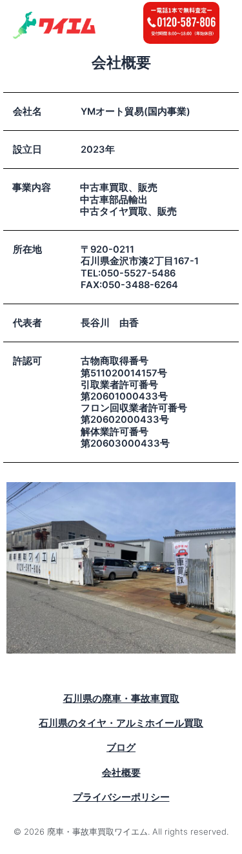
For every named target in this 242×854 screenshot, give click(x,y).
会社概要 (121, 773)
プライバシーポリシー (121, 797)
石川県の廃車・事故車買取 (121, 698)
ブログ (121, 747)
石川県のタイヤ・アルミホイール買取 (121, 723)
